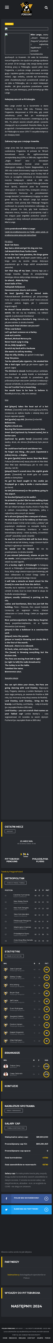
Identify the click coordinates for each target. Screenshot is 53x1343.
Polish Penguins (8, 1328)
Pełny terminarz (14, 1110)
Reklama (22, 1338)
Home (5, 1338)
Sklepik (40, 1338)
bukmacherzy (14, 1274)
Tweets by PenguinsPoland (12, 871)
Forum (47, 1338)
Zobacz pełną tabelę (15, 883)
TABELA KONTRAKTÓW (15, 1128)
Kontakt (31, 1338)
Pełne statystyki (14, 956)
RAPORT (10, 831)
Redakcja (13, 1338)
